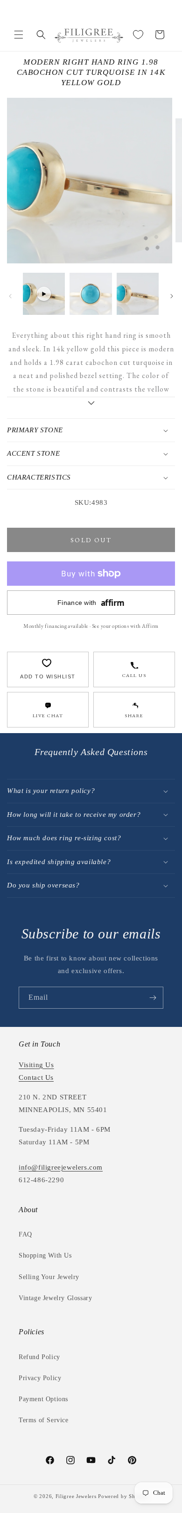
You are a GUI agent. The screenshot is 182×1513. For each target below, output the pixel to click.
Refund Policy (39, 1356)
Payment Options (43, 1399)
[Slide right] (171, 296)
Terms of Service (44, 1420)
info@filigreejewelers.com (61, 1167)
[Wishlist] (138, 34)
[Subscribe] (152, 998)
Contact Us (36, 1077)
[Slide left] (10, 296)
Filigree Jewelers (76, 1496)
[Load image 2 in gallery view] (138, 294)
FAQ (25, 1234)
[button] (18, 34)
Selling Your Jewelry (49, 1276)
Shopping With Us (45, 1255)
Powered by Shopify (123, 1496)
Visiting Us (36, 1065)
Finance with (91, 602)
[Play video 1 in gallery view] (44, 294)
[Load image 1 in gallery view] (91, 294)
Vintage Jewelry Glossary (55, 1298)
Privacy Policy (40, 1378)
